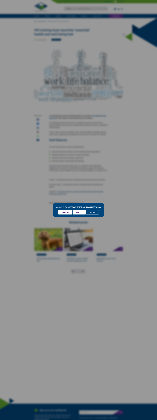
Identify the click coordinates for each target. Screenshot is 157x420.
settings (99, 207)
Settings (92, 212)
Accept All (65, 212)
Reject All (79, 212)
